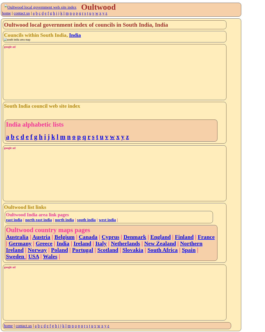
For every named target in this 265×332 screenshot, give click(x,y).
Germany (20, 243)
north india (64, 219)
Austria (41, 237)
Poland (59, 250)
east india (14, 219)
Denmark (134, 237)
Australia (17, 237)
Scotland (107, 250)
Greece (44, 243)
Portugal (82, 250)
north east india (38, 219)
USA (33, 256)
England (160, 237)
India (75, 35)
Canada (88, 237)
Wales (50, 256)
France (206, 237)
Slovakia (132, 250)
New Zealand (160, 243)
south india (86, 219)
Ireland (82, 243)
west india (107, 219)
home (6, 13)
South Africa (162, 250)
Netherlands (125, 243)
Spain (189, 250)
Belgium (64, 237)
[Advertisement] (112, 74)
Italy (101, 243)
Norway (37, 250)
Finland (184, 237)
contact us (22, 13)
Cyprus (110, 237)
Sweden (16, 256)
